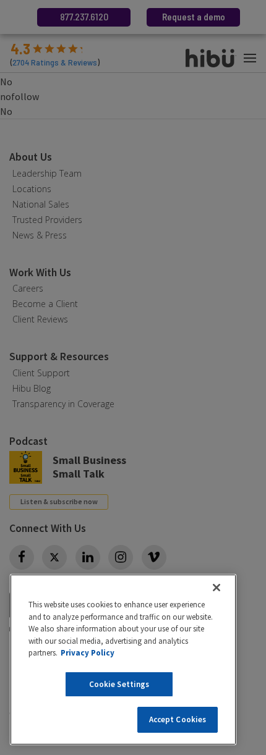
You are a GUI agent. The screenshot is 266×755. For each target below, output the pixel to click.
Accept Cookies (178, 719)
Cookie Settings (119, 684)
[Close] (216, 587)
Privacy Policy (87, 652)
